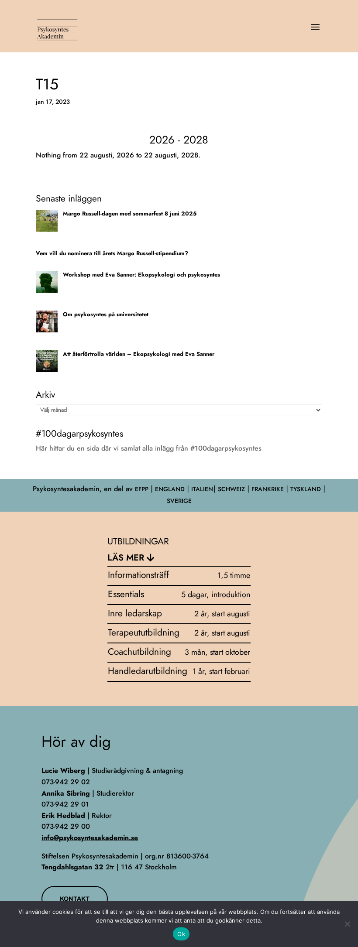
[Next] (293, 140)
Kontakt (75, 899)
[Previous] (64, 140)
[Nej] (347, 924)
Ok (181, 933)
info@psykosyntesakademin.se (89, 838)
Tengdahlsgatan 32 (72, 867)
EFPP (141, 489)
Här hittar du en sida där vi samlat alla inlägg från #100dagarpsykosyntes (149, 448)
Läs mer (125, 557)
